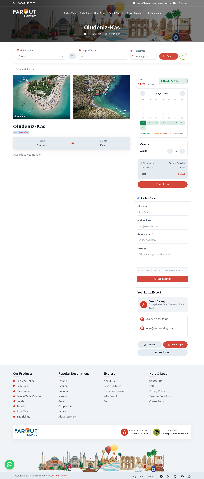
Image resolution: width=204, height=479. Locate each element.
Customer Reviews (114, 391)
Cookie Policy (157, 401)
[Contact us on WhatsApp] (9, 464)
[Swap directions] (72, 56)
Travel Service (134, 13)
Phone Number (145, 234)
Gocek (62, 401)
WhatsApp (177, 344)
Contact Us (155, 380)
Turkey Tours (70, 13)
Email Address (145, 220)
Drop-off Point (89, 50)
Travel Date (139, 50)
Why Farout (110, 396)
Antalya (62, 411)
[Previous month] (142, 93)
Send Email (164, 352)
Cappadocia (65, 406)
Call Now (151, 344)
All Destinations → (69, 416)
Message (142, 248)
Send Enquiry (164, 278)
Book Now (164, 184)
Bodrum (63, 391)
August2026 (162, 93)
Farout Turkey (59, 475)
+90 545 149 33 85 (26, 3)
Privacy (133, 476)
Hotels (20, 401)
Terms (142, 476)
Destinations (154, 13)
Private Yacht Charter (29, 396)
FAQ (151, 386)
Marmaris (63, 396)
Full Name (142, 206)
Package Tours (25, 380)
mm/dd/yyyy (142, 56)
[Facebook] (161, 476)
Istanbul (63, 386)
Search (170, 56)
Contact (183, 3)
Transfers (95, 34)
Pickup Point (26, 50)
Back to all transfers (26, 69)
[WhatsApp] (189, 476)
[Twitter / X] (168, 476)
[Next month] (182, 93)
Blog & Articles (112, 386)
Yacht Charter (116, 13)
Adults (143, 151)
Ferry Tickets (24, 411)
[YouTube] (182, 476)
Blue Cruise (100, 13)
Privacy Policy (157, 391)
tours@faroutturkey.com (149, 3)
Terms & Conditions (160, 396)
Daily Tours (85, 13)
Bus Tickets (23, 416)
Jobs (107, 401)
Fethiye (62, 380)
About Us (170, 3)
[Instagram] (175, 476)
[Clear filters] (183, 56)
